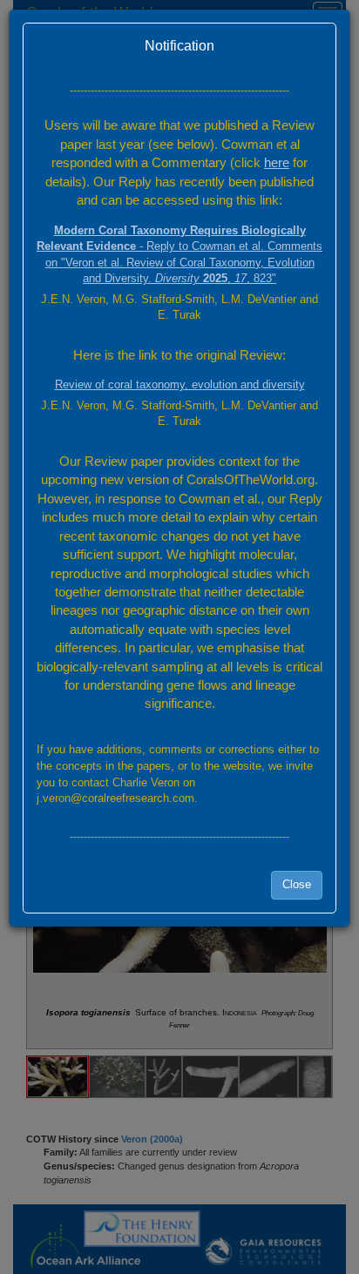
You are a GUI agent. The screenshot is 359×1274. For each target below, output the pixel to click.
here (276, 162)
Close (296, 884)
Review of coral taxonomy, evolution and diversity (180, 384)
